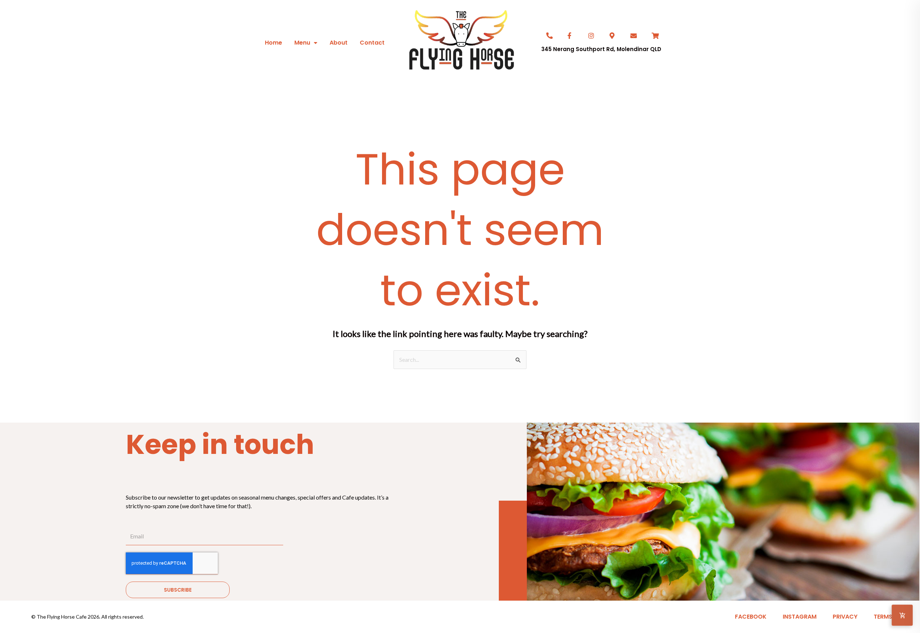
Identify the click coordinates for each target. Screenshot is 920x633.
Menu (302, 42)
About (339, 42)
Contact (372, 42)
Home (273, 42)
